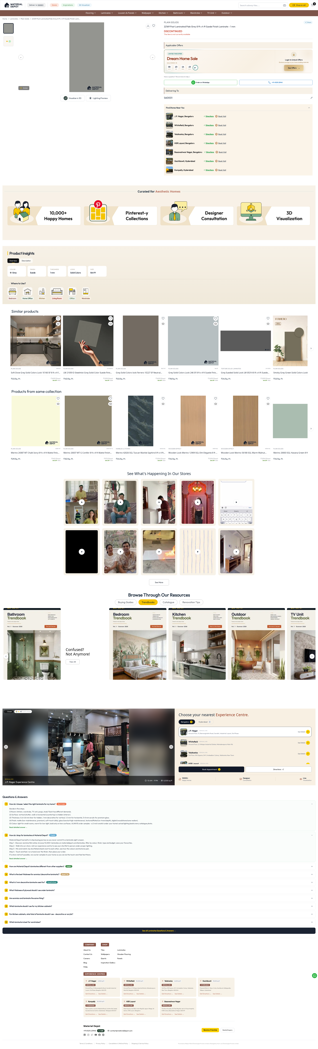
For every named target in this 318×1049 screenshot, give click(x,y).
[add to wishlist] (153, 25)
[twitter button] (92, 1035)
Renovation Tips (191, 602)
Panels (119, 958)
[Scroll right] (312, 656)
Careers (86, 958)
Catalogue (168, 602)
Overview (13, 261)
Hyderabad (204, 722)
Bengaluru (186, 722)
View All (72, 662)
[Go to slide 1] (8, 28)
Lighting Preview (100, 98)
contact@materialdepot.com (121, 1031)
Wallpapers (105, 954)
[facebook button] (99, 1035)
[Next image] (171, 747)
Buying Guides (125, 602)
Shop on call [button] (300, 5)
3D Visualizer (84, 5)
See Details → (103, 994)
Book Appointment (209, 769)
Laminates (14, 19)
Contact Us (87, 954)
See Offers (294, 68)
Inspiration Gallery (108, 963)
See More (159, 582)
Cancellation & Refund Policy (118, 1043)
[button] (13, 5)
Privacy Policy (100, 1043)
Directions (210, 116)
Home (4, 19)
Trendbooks (148, 602)
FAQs (85, 967)
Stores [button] (54, 5)
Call (101, 1031)
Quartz (103, 958)
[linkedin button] (84, 1035)
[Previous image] (6, 747)
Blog (85, 963)
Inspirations (68, 5)
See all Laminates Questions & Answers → (159, 930)
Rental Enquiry (227, 1030)
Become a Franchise (210, 1030)
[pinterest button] (103, 1035)
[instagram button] (88, 1035)
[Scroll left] (5, 656)
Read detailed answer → (18, 827)
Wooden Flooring (124, 954)
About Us (87, 950)
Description (26, 261)
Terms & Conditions (86, 1043)
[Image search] (284, 5)
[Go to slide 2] (8, 41)
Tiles (102, 950)
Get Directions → (91, 994)
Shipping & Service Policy (140, 1043)
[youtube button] (96, 1035)
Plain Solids (25, 19)
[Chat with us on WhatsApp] (314, 976)
